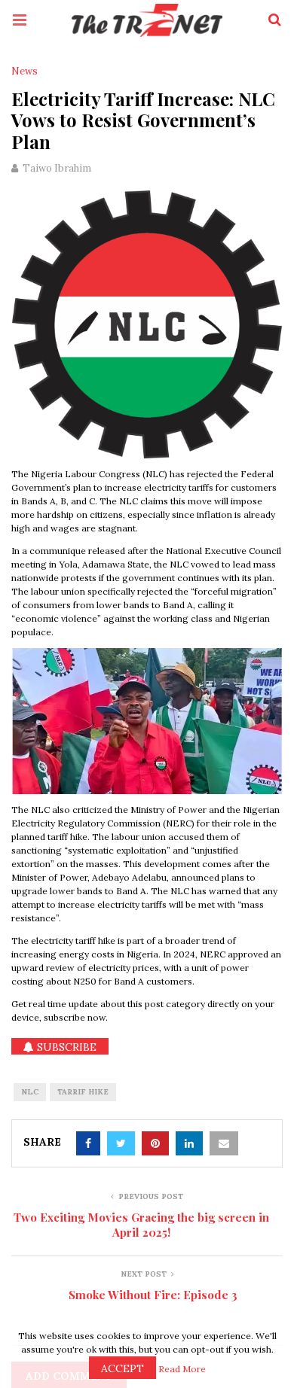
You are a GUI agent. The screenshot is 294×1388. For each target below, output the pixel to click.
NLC (29, 1092)
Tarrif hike (83, 1092)
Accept (122, 1368)
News (24, 71)
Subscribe (65, 1047)
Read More (182, 1368)
